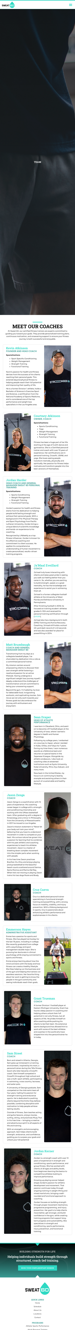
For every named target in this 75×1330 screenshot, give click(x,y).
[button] (70, 4)
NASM (37, 616)
